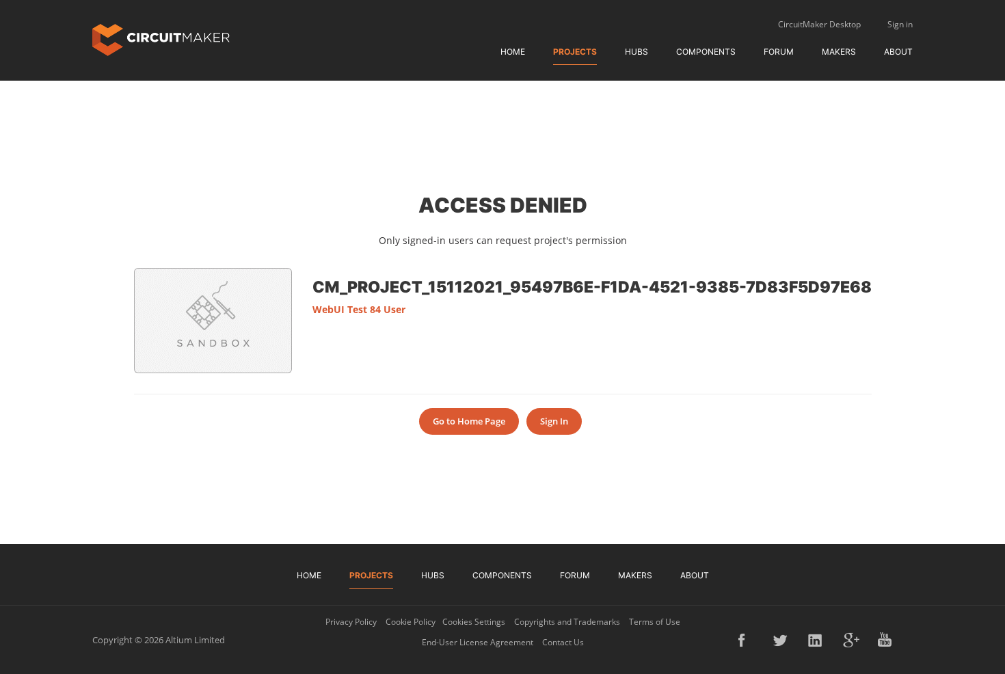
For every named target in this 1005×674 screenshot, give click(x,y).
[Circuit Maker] (161, 38)
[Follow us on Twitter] (781, 639)
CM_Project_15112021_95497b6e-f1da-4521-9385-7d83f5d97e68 (592, 286)
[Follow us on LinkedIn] (816, 639)
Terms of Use (654, 622)
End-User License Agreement (477, 642)
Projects (575, 51)
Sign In (554, 421)
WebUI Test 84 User (358, 309)
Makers (839, 51)
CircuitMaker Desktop (819, 24)
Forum (779, 51)
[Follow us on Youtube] (886, 639)
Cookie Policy (411, 622)
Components (706, 51)
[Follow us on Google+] (851, 639)
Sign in (900, 24)
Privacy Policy (351, 622)
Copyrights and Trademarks (567, 622)
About (898, 51)
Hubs (636, 51)
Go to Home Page (469, 421)
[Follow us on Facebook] (746, 639)
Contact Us (563, 642)
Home (512, 51)
